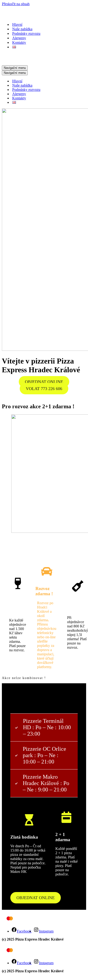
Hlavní (17, 24)
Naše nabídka (22, 29)
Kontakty (19, 42)
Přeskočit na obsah (16, 4)
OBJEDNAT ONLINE (44, 381)
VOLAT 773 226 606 (44, 388)
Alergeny (19, 38)
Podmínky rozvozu (26, 33)
